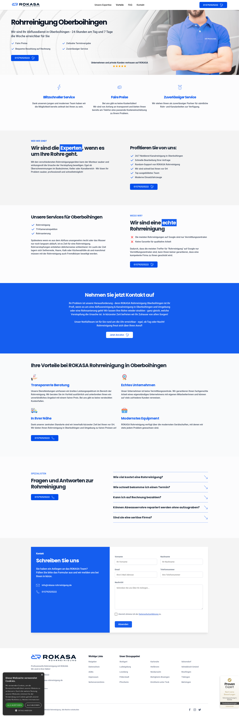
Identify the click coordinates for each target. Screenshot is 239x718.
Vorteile (120, 5)
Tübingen (185, 677)
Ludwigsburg (125, 667)
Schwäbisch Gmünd (190, 667)
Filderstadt (124, 677)
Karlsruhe (154, 662)
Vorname (119, 557)
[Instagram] (194, 709)
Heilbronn (154, 667)
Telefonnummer (167, 569)
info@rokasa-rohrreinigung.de (57, 585)
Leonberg (123, 672)
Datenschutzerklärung (149, 614)
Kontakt (140, 5)
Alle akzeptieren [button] (14, 705)
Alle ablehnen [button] (33, 705)
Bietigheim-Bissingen (160, 677)
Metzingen (186, 682)
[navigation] (57, 658)
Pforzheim (124, 682)
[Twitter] (199, 709)
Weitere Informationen (30, 700)
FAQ (130, 5)
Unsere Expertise (103, 5)
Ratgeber (93, 662)
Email (117, 569)
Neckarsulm (155, 672)
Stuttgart (123, 662)
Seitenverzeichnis (96, 682)
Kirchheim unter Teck (159, 682)
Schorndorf (186, 662)
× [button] (42, 675)
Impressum (93, 677)
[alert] (23, 693)
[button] (23, 710)
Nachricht (119, 582)
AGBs (91, 672)
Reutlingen (186, 672)
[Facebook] (189, 709)
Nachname (165, 557)
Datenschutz (94, 667)
